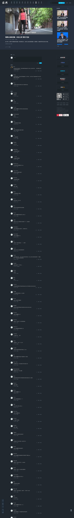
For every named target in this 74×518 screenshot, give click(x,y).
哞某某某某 (14, 263)
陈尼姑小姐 (14, 383)
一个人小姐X (15, 156)
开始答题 (62, 82)
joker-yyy (14, 198)
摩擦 (13, 100)
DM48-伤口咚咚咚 (15, 474)
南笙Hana (14, 390)
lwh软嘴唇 (14, 291)
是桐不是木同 (15, 453)
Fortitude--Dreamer (15, 170)
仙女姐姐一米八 (15, 326)
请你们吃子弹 (15, 177)
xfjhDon (14, 121)
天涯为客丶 (14, 270)
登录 (67, 2)
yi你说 (14, 128)
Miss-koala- (14, 107)
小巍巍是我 (14, 432)
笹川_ (14, 241)
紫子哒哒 (14, 446)
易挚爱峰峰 (14, 305)
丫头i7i (14, 135)
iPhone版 (66, 96)
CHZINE (14, 397)
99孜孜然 (14, 255)
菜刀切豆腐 (14, 418)
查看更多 (62, 66)
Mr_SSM (14, 248)
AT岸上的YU (15, 284)
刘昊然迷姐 (14, 142)
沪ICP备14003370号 (59, 107)
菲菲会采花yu (15, 312)
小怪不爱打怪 (15, 333)
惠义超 (14, 277)
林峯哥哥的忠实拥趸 (16, 114)
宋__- (14, 439)
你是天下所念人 (15, 411)
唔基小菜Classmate (15, 163)
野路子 (14, 66)
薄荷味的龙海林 (15, 149)
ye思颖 (14, 404)
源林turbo (14, 191)
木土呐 (14, 376)
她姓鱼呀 (14, 467)
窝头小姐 (14, 298)
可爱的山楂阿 (15, 460)
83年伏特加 (14, 184)
